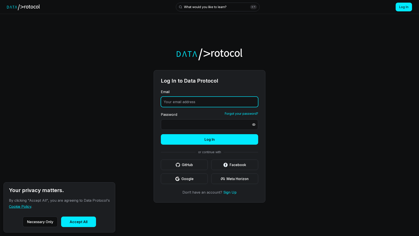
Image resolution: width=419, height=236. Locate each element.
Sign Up (230, 192)
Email (165, 92)
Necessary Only (40, 222)
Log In (404, 7)
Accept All (79, 222)
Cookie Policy (20, 206)
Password (169, 114)
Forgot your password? (241, 113)
